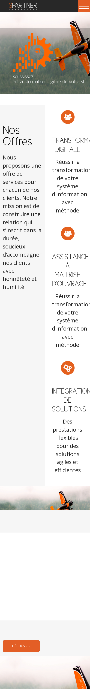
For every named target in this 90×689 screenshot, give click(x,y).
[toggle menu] (84, 6)
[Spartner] (21, 9)
